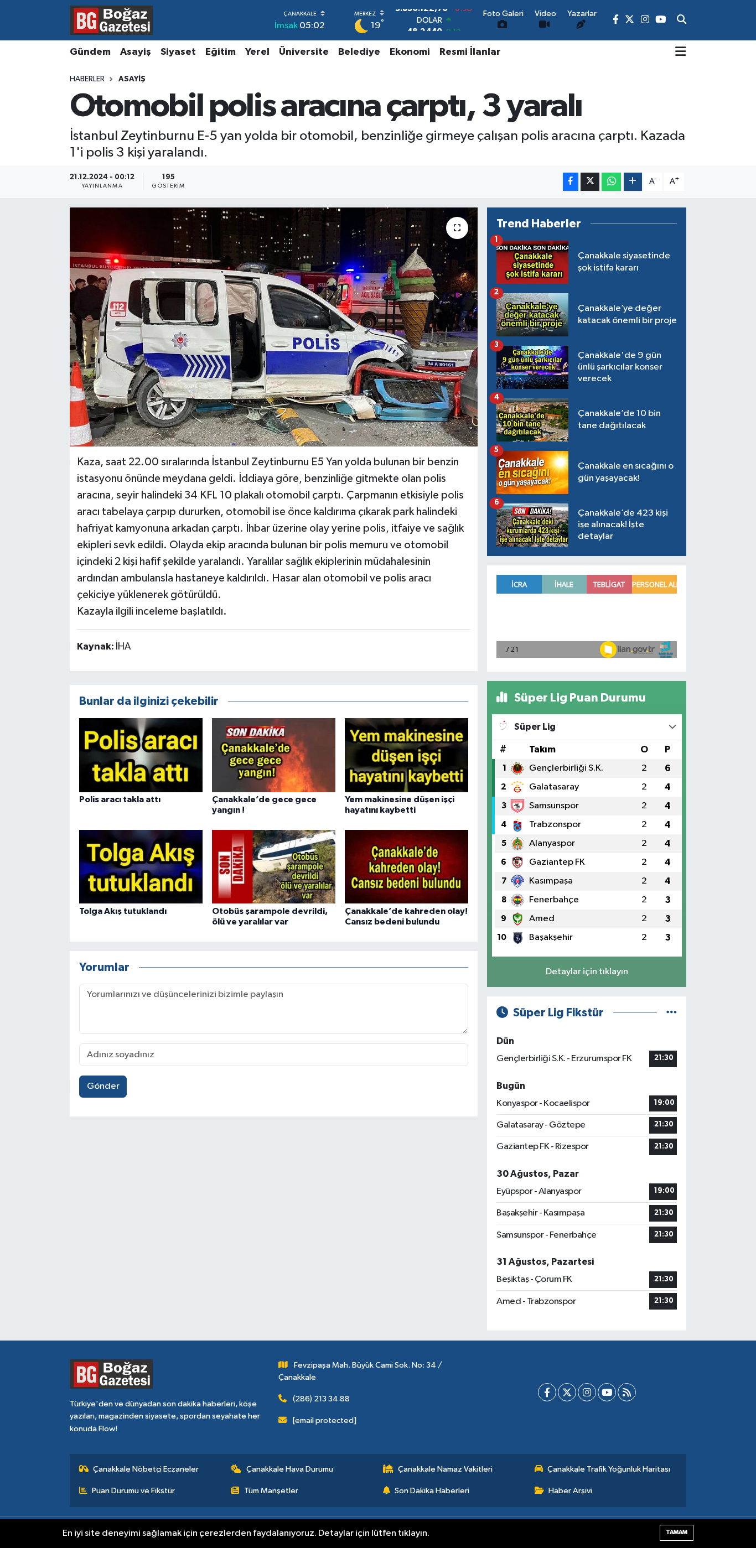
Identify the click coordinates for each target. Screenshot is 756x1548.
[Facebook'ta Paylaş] (570, 182)
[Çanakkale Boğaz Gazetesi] (111, 20)
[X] (567, 1392)
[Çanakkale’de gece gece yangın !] (273, 755)
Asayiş (135, 52)
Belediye (359, 52)
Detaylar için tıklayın (587, 971)
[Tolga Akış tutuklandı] (141, 866)
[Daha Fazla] (633, 182)
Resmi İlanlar (470, 52)
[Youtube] (607, 1392)
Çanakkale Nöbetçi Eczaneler (146, 1469)
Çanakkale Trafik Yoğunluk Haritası (608, 1469)
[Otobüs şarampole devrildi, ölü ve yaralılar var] (273, 866)
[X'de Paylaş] (590, 182)
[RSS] (627, 1392)
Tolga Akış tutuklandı (123, 911)
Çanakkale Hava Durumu (289, 1469)
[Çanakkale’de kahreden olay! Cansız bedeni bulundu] (406, 866)
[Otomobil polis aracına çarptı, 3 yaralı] (274, 326)
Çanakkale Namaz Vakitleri (445, 1469)
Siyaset (178, 52)
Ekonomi (410, 52)
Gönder (103, 1086)
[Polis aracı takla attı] (141, 755)
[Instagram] (587, 1392)
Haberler (87, 79)
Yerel (257, 52)
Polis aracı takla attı (119, 799)
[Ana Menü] (680, 52)
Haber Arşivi (570, 1491)
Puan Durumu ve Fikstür (133, 1491)
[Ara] (681, 20)
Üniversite (304, 52)
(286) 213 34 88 (321, 1399)
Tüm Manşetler (271, 1491)
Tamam (676, 1532)
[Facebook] (547, 1392)
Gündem (90, 52)
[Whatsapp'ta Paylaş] (611, 182)
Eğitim (220, 52)
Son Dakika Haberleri (432, 1491)
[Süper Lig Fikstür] (671, 1012)
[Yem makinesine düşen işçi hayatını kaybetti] (406, 755)
